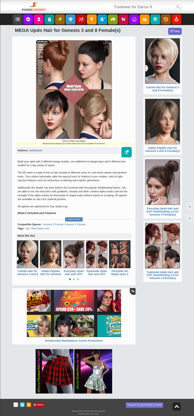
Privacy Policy (78, 411)
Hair (27, 228)
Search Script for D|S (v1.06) (144, 405)
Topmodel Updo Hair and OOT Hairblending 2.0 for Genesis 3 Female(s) (162, 275)
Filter (177, 31)
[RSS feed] (28, 404)
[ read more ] (74, 219)
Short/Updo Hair (40, 228)
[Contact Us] (15, 404)
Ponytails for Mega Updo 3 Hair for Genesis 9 (119, 276)
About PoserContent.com (95, 411)
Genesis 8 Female (53, 224)
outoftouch (35, 150)
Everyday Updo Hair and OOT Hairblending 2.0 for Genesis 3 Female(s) (162, 211)
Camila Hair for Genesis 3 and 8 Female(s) (27, 274)
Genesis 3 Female (75, 224)
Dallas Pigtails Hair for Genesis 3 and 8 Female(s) (50, 276)
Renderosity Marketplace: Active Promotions (74, 340)
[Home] (34, 6)
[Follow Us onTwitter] (22, 404)
